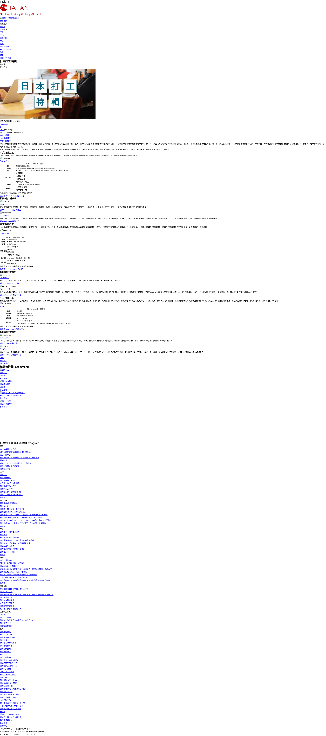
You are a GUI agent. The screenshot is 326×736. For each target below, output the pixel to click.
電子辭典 (3, 460)
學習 (2, 32)
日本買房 (3, 654)
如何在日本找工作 (7, 671)
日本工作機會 (5, 477)
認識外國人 (4, 677)
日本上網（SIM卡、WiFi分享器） (13, 512)
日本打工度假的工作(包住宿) (11, 495)
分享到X (3, 360)
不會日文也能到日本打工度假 (11, 706)
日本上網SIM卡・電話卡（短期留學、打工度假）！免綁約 (23, 523)
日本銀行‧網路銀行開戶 (10, 532)
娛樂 (2, 44)
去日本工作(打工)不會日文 (10, 483)
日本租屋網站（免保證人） (10, 537)
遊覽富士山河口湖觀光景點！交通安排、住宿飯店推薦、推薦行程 (26, 569)
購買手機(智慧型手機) (8, 503)
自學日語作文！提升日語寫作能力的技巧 (16, 452)
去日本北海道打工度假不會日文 (12, 703)
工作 (2, 35)
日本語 (2, 26)
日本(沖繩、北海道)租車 (9, 566)
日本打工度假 (5, 617)
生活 (2, 41)
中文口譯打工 (5, 135)
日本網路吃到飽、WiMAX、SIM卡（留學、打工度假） (21, 517)
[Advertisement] (19, 424)
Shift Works (5, 349)
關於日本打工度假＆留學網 (10, 717)
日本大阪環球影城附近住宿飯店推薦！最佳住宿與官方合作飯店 (25, 580)
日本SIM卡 (4, 506)
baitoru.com (4, 215)
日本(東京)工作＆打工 (8, 663)
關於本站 (3, 21)
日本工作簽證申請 (7, 600)
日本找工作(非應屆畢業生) (10, 492)
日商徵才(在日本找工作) (9, 637)
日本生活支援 (5, 623)
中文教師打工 (5, 141)
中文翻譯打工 (5, 138)
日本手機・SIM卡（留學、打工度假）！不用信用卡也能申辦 (23, 515)
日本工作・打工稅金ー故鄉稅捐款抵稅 (15, 543)
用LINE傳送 (4, 363)
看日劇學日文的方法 (8, 449)
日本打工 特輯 (5, 58)
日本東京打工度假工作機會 (10, 709)
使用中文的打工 (6, 646)
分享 (2, 358)
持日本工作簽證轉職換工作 (10, 609)
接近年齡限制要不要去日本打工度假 (14, 589)
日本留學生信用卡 (7, 546)
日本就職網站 (5, 657)
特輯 (2, 55)
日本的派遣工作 (6, 489)
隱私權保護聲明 (6, 720)
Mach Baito (4, 204)
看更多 (2, 497)
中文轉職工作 (5, 700)
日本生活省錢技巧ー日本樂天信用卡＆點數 (17, 540)
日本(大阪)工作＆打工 (8, 666)
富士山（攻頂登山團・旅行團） (12, 563)
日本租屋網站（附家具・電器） (12, 549)
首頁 (2, 52)
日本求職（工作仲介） (9, 680)
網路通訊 (3, 38)
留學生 (2, 614)
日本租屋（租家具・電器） (10, 694)
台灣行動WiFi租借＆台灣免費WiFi (13, 577)
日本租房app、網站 (8, 552)
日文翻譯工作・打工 (8, 486)
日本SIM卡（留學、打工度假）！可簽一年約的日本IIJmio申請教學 (26, 520)
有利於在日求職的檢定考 (10, 466)
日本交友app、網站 (8, 674)
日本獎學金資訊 (6, 469)
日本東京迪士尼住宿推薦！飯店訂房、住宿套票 (18, 574)
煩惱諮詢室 (4, 46)
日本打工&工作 (6, 634)
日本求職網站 (5, 632)
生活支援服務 (5, 49)
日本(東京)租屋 (6, 597)
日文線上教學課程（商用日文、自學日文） (17, 620)
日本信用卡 (4, 640)
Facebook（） (5, 124)
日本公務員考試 (6, 686)
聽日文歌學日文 (6, 455)
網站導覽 (3, 726)
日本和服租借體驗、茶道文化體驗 (13, 572)
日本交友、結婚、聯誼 (9, 660)
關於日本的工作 (6, 592)
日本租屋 (3, 534)
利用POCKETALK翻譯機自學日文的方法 (15, 463)
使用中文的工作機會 (8, 643)
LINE (2, 129)
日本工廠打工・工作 (8, 480)
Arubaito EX (5, 289)
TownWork (4, 161)
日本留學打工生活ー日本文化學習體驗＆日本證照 (19, 457)
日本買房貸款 (5, 669)
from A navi (4, 233)
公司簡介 (3, 723)
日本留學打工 (5, 651)
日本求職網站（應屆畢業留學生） (13, 689)
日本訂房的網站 (6, 560)
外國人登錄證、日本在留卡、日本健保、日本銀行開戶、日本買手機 (26, 594)
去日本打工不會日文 (8, 603)
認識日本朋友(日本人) (8, 697)
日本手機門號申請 (7, 606)
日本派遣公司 (5, 649)
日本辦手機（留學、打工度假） (12, 509)
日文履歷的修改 (6, 626)
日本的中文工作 (6, 691)
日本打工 (3, 475)
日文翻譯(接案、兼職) (8, 683)
